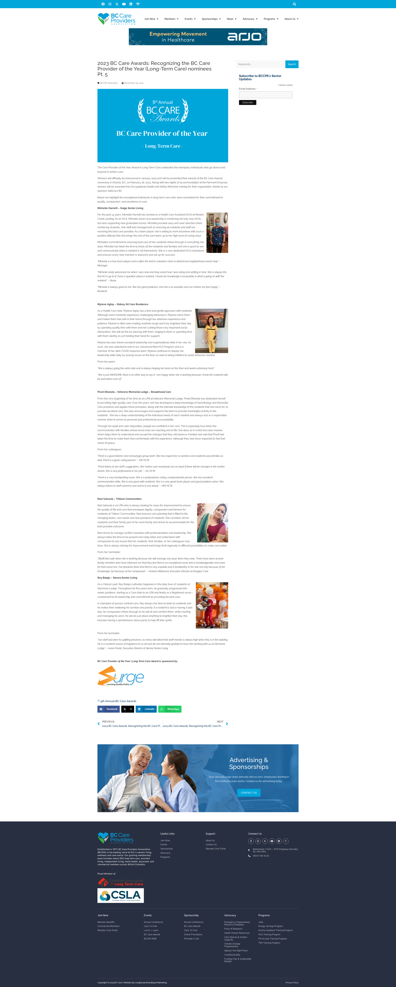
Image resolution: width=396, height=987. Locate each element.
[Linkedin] (131, 4)
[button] (294, 4)
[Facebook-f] (251, 841)
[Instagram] (110, 4)
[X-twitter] (117, 4)
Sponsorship (191, 915)
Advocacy (248, 18)
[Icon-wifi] (286, 841)
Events (189, 18)
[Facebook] (103, 4)
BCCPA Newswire (109, 83)
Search (292, 64)
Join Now (149, 18)
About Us (289, 18)
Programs (269, 18)
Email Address (248, 89)
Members (169, 18)
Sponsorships (210, 18)
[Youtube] (124, 4)
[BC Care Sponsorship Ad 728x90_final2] (198, 44)
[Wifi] (138, 4)
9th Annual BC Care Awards (118, 701)
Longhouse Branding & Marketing (151, 982)
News (230, 18)
